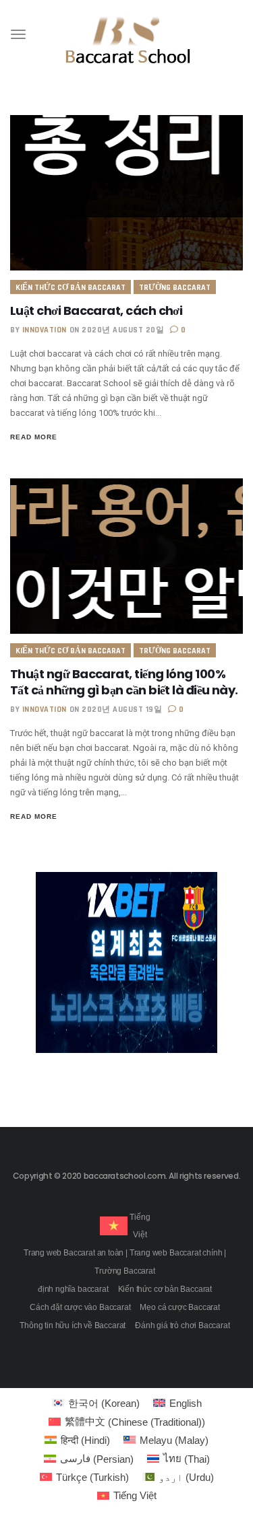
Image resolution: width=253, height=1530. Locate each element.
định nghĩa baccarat (73, 1289)
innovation (44, 330)
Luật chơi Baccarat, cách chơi (96, 310)
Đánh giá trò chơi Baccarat (182, 1325)
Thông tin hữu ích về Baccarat (72, 1325)
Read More (33, 437)
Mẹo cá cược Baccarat (179, 1307)
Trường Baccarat (174, 288)
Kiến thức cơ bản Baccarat (70, 288)
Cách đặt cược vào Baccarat (80, 1307)
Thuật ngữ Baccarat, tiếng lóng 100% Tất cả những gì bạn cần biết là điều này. (124, 681)
